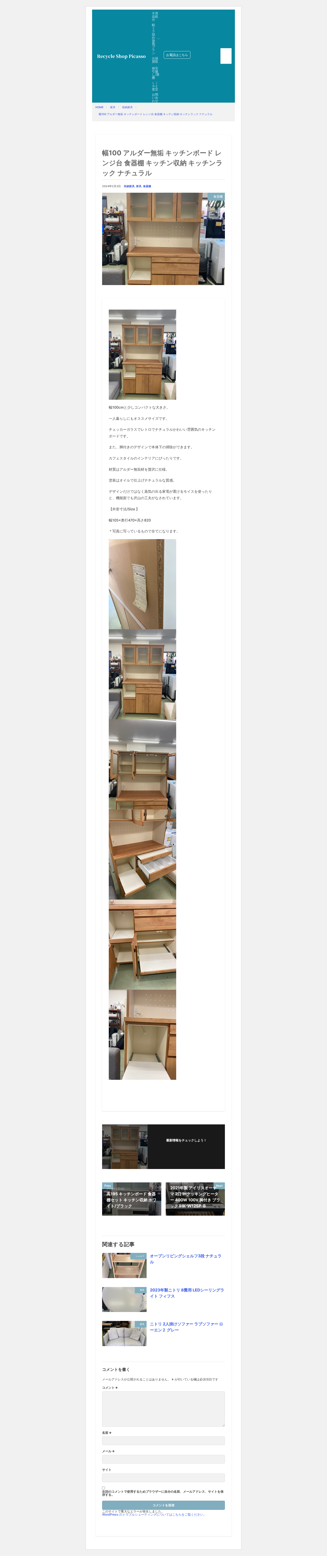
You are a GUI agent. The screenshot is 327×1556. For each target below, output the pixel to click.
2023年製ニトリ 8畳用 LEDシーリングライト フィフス (187, 1293)
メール (108, 1451)
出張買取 (155, 59)
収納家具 (127, 107)
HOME (99, 107)
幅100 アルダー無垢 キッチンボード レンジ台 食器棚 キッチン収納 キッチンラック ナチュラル (155, 114)
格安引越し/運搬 (155, 72)
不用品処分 (155, 16)
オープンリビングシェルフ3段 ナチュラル (186, 1259)
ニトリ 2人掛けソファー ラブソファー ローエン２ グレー (186, 1327)
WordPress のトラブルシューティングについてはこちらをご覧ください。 (154, 1514)
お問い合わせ (155, 98)
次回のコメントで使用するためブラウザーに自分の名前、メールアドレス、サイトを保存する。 (163, 1493)
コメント (110, 1387)
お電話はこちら (177, 55)
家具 (112, 107)
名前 (107, 1432)
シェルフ (139, 1256)
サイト (106, 1469)
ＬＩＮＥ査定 (155, 86)
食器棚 (147, 186)
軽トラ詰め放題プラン (153, 39)
